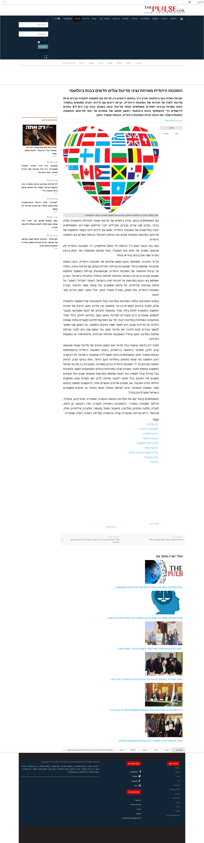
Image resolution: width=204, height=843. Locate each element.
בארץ (121, 750)
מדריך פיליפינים (62, 769)
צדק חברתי (176, 798)
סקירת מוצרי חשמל (40, 769)
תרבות (100, 63)
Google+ (134, 781)
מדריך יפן (52, 769)
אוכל (94, 18)
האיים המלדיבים (80, 766)
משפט (155, 18)
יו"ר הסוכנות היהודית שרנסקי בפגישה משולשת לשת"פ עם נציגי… (145, 710)
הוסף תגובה (154, 523)
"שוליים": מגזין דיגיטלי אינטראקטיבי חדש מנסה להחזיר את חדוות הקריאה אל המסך (40, 205)
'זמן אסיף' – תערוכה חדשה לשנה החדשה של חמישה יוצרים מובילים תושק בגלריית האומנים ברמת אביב (40, 242)
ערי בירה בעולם (87, 769)
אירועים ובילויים (69, 63)
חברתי (135, 18)
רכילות (82, 63)
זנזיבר (90, 766)
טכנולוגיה (145, 18)
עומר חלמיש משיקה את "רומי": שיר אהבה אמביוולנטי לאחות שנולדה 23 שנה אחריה (40, 224)
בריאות (116, 18)
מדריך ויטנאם (75, 769)
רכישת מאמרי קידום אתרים (131, 818)
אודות (139, 809)
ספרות (109, 63)
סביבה (126, 18)
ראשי (167, 750)
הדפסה (165, 133)
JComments (111, 526)
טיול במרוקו (83, 772)
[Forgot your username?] (47, 20)
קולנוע (128, 63)
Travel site (55, 766)
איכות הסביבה (175, 789)
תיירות (86, 18)
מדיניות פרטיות (135, 804)
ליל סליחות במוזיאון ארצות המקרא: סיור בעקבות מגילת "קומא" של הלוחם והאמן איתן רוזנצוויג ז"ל (40, 187)
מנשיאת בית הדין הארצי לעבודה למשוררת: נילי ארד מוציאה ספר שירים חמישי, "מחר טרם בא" (40, 169)
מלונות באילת (44, 766)
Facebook (134, 772)
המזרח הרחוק (94, 772)
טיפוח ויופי (104, 18)
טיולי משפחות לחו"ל (173, 815)
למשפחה (68, 18)
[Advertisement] (55, 9)
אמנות (91, 63)
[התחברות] (46, 57)
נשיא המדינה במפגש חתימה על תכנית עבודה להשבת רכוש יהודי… (145, 679)
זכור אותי (44, 42)
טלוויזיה (138, 63)
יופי (178, 781)
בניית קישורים (32, 766)
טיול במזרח (27, 769)
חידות (96, 766)
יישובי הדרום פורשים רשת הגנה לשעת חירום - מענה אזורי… (149, 648)
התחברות (43, 46)
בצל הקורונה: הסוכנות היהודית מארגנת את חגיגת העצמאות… (148, 587)
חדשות (173, 18)
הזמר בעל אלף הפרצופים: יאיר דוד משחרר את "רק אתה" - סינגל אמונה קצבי (40, 150)
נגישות (138, 813)
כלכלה (164, 18)
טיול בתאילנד (73, 772)
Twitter (135, 776)
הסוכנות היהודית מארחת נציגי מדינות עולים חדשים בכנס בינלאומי (125, 90)
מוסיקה (119, 63)
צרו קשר (138, 800)
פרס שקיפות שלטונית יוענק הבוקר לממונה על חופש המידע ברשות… (144, 618)
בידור (77, 18)
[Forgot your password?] (45, 38)
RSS (136, 786)
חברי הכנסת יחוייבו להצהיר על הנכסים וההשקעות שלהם (150, 740)
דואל (177, 133)
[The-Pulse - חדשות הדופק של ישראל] (164, 9)
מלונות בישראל (66, 766)
